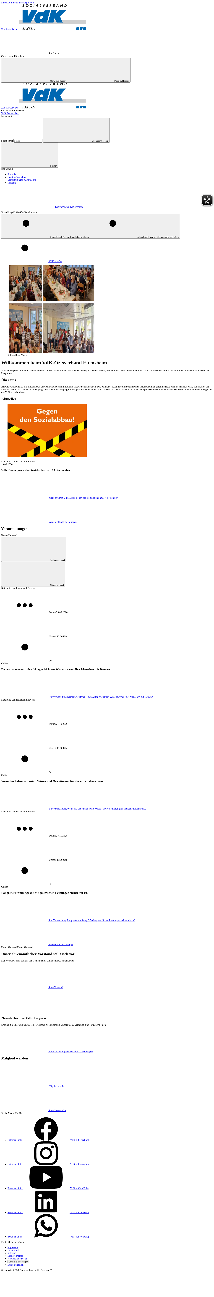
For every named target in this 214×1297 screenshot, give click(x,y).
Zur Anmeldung (71, 1051)
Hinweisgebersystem (18, 1258)
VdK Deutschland (10, 113)
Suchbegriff (7, 140)
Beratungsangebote (17, 177)
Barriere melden (15, 1255)
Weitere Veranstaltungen (61, 944)
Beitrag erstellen (15, 1264)
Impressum (13, 1247)
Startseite (12, 174)
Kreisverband (69, 207)
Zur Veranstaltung (101, 697)
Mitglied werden (57, 1086)
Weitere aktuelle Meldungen (63, 522)
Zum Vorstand (56, 987)
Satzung (12, 1253)
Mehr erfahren (83, 497)
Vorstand (12, 182)
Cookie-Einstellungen (18, 1262)
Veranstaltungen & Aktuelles (22, 180)
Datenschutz (14, 1250)
